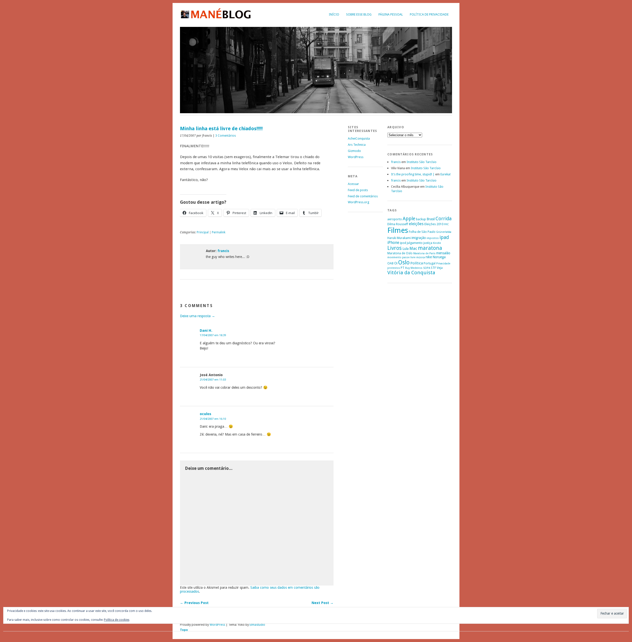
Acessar (353, 184)
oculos (205, 414)
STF (433, 268)
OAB (390, 263)
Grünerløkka (443, 232)
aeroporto (394, 219)
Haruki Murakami (399, 238)
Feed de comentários (363, 196)
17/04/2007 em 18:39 (213, 335)
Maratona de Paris (424, 253)
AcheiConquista (359, 138)
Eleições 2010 (433, 224)
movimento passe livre (401, 257)
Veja (440, 268)
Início (334, 14)
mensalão (443, 253)
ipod (403, 243)
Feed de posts (358, 190)
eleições (416, 223)
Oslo (404, 262)
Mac (413, 248)
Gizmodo (354, 151)
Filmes (397, 230)
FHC (446, 224)
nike (429, 257)
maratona (430, 248)
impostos (433, 238)
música (420, 257)
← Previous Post (194, 603)
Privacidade (443, 263)
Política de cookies (116, 620)
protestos (393, 268)
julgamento (415, 243)
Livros (394, 248)
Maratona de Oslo (400, 253)
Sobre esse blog (359, 14)
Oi (395, 263)
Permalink (218, 232)
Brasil (431, 219)
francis (223, 251)
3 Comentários (225, 135)
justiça (427, 243)
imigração (419, 238)
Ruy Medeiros (413, 268)
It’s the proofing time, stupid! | (412, 174)
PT (402, 268)
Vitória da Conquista (411, 272)
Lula (405, 249)
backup (421, 219)
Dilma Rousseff (397, 224)
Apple (409, 218)
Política (416, 263)
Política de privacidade (429, 14)
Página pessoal (390, 14)
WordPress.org (358, 202)
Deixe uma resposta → (197, 316)
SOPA (426, 268)
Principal (203, 232)
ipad (444, 237)
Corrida (443, 218)
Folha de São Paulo (422, 232)
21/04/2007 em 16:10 (213, 419)
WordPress (355, 157)
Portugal (429, 263)
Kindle (437, 243)
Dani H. (206, 330)
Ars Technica (357, 145)
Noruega (439, 257)
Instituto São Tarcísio (421, 162)
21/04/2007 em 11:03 (213, 379)
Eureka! (445, 174)
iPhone (393, 242)
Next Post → (323, 603)
